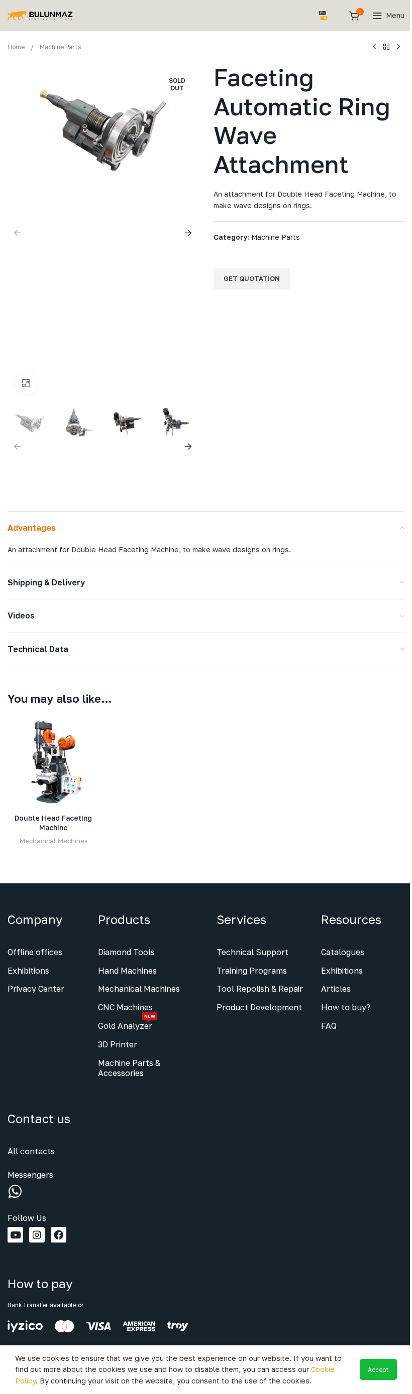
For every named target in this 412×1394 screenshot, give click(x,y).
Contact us (39, 1118)
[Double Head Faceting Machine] (53, 763)
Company (35, 919)
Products (124, 919)
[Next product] (398, 47)
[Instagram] (37, 1235)
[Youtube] (15, 1235)
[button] (18, 233)
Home (16, 47)
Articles (336, 989)
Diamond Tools (126, 952)
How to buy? (345, 1007)
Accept (378, 1369)
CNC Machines (125, 1007)
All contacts (31, 1151)
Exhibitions (28, 971)
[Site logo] (40, 15)
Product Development (259, 1007)
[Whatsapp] (15, 1191)
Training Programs (252, 971)
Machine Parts (60, 47)
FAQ (329, 1026)
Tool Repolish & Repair (260, 989)
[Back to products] (386, 47)
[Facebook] (58, 1235)
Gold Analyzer (126, 1024)
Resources (351, 919)
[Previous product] (374, 47)
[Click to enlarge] (26, 383)
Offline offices (35, 952)
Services (241, 919)
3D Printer (117, 1044)
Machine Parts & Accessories (129, 1068)
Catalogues (342, 952)
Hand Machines (127, 971)
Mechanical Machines (53, 841)
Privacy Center (36, 989)
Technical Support (252, 952)
